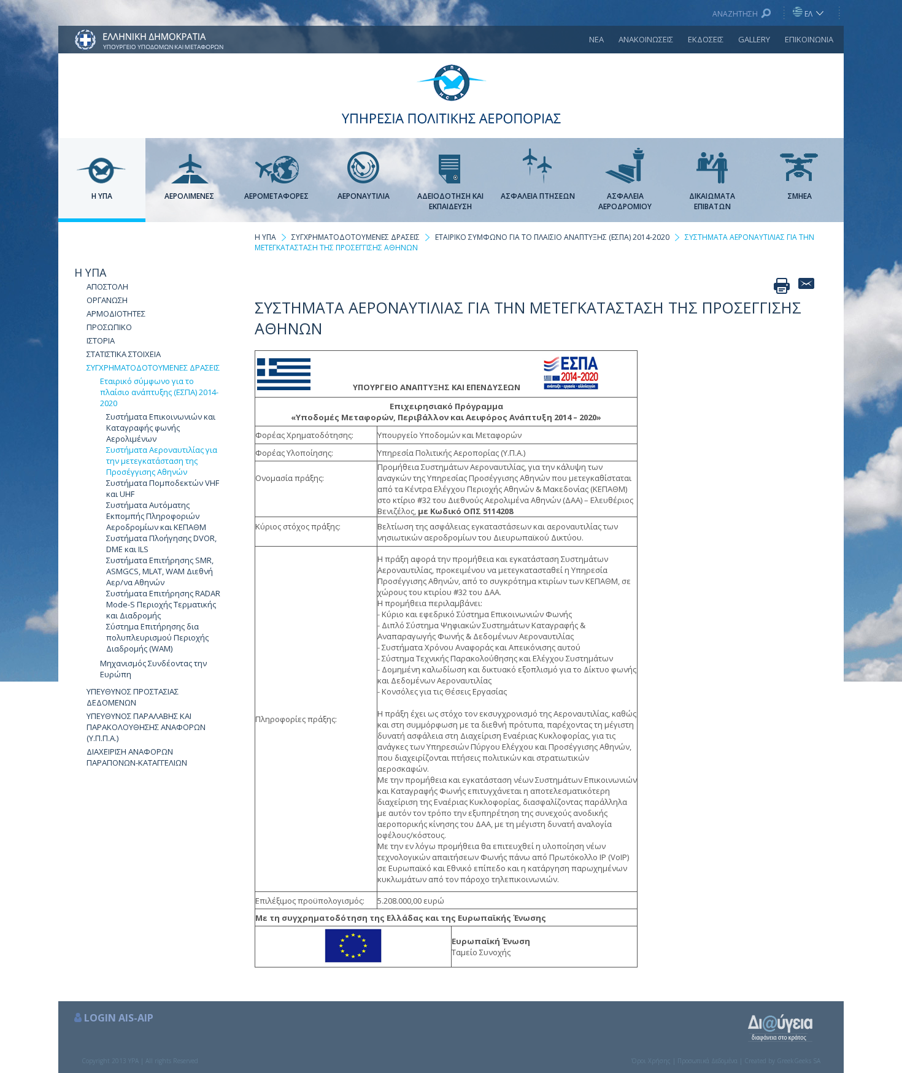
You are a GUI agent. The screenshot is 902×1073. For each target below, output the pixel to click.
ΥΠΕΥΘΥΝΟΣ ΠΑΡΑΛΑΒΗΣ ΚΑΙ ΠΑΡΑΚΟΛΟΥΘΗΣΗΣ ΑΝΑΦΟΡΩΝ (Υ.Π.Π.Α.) (146, 727)
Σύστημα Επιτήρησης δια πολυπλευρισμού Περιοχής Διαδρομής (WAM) (157, 637)
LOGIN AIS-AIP (118, 1018)
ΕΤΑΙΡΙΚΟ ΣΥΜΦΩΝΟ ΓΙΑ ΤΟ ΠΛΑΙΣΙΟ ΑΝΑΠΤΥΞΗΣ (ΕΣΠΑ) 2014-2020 (552, 237)
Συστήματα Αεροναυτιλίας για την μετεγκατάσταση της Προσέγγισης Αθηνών (161, 460)
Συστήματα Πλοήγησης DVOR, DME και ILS (161, 544)
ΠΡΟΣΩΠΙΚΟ (109, 327)
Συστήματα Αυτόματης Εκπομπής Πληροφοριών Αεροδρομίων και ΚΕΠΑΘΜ (156, 516)
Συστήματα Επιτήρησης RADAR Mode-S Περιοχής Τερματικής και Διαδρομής (163, 604)
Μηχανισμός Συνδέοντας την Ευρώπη (153, 669)
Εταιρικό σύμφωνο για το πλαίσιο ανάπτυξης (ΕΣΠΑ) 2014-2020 (159, 392)
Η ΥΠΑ (90, 272)
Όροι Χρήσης (651, 1060)
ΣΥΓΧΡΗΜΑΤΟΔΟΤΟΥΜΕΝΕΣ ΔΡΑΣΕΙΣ (153, 367)
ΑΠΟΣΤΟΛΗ (107, 286)
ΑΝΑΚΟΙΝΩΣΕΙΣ (646, 39)
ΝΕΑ (596, 39)
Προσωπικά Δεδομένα (707, 1060)
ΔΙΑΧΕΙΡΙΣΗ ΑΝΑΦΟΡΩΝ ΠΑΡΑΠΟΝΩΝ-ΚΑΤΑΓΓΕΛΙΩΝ (137, 757)
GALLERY (754, 39)
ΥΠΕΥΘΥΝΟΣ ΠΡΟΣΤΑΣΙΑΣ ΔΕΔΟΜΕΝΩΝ (133, 697)
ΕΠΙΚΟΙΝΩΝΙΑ (809, 39)
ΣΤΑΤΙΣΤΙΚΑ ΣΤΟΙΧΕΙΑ (124, 354)
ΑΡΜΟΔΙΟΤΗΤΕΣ (116, 313)
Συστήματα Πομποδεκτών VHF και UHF (162, 488)
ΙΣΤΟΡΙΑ (101, 340)
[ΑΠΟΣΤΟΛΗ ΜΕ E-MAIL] (806, 286)
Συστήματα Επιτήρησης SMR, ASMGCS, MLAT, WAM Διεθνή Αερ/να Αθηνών (160, 571)
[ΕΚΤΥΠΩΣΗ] (782, 286)
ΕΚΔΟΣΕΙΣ (705, 39)
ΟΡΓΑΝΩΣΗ (107, 300)
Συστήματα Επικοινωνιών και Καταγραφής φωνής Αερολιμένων (160, 427)
